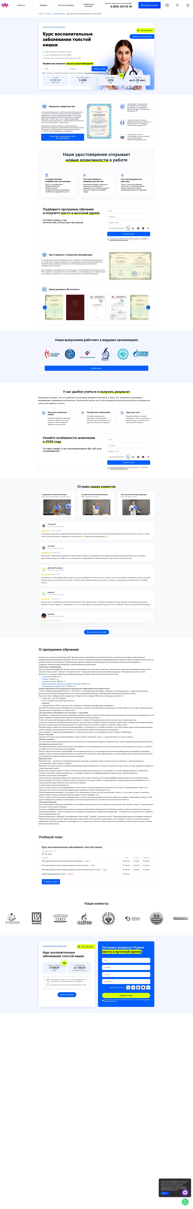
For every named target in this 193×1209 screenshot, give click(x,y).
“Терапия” (45, 679)
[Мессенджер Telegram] (143, 228)
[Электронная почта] (148, 228)
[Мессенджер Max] (138, 228)
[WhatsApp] (133, 228)
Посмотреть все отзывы (96, 632)
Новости (21, 5)
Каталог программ (66, 5)
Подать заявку (99, 69)
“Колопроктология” (49, 681)
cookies (176, 1181)
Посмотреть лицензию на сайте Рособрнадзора (63, 137)
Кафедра (43, 5)
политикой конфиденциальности (93, 73)
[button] (167, 5)
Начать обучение (67, 995)
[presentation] (45, 307)
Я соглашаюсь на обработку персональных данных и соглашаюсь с (74, 73)
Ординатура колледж (88, 5)
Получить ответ (128, 234)
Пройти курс (96, 368)
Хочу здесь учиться (149, 5)
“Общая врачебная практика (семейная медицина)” (61, 684)
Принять (164, 1193)
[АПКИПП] (4, 5)
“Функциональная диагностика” (54, 686)
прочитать (55, 82)
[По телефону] (128, 228)
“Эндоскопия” (47, 677)
